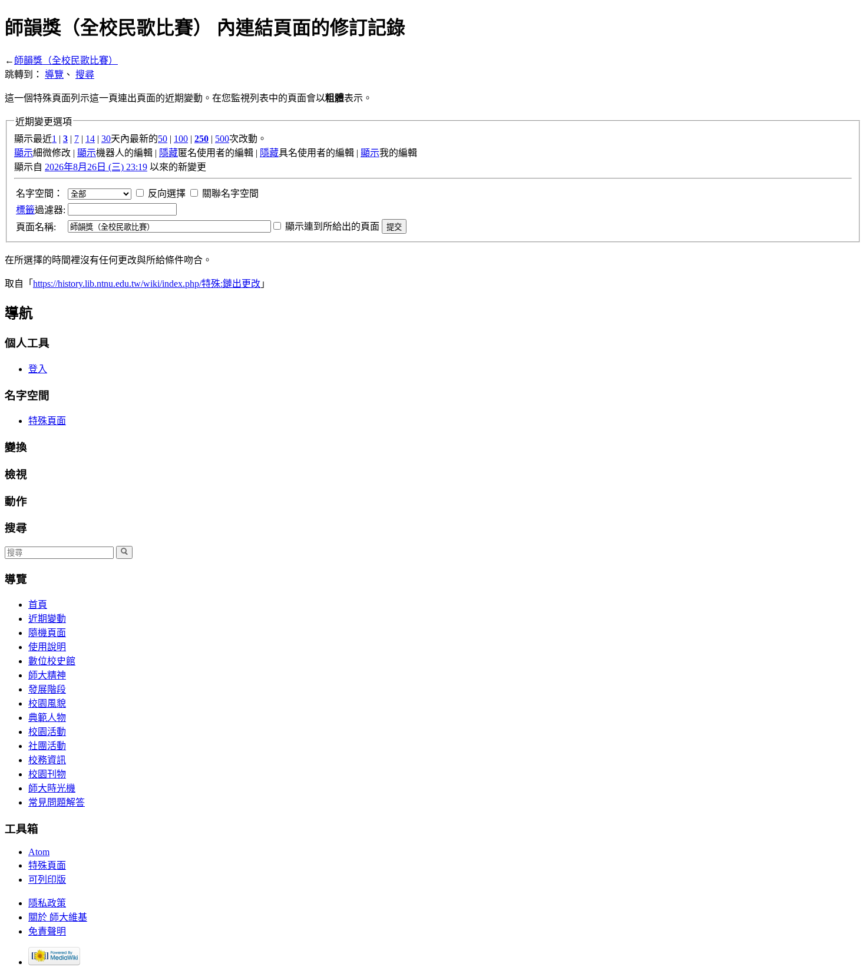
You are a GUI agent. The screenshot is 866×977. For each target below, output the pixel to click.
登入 (37, 369)
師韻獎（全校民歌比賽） (66, 60)
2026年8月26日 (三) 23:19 (96, 167)
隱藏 (168, 153)
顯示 (23, 153)
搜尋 (84, 74)
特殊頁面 (47, 421)
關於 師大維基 (57, 917)
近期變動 (47, 619)
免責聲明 (47, 931)
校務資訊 (47, 760)
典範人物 (47, 718)
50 (162, 139)
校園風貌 (47, 703)
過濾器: (40, 210)
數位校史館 (51, 661)
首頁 (37, 605)
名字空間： (39, 193)
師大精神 (47, 675)
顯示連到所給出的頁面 (332, 226)
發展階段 (47, 689)
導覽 (54, 74)
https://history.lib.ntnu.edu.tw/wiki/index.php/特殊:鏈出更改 (146, 284)
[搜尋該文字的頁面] (124, 552)
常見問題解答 (56, 802)
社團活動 (47, 746)
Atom (38, 852)
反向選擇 (167, 193)
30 (106, 139)
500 (222, 139)
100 (181, 139)
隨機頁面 (47, 633)
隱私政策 (47, 903)
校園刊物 (47, 774)
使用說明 (47, 647)
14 (90, 139)
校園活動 (47, 732)
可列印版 (47, 880)
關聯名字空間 (230, 193)
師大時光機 (51, 788)
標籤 (25, 210)
